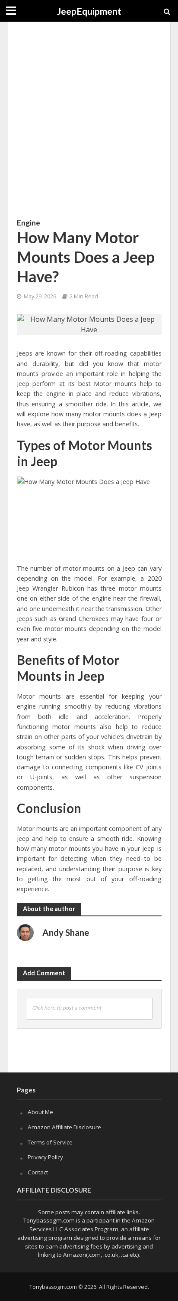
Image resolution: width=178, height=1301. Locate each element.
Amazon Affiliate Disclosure (64, 1127)
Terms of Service (50, 1142)
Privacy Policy (45, 1157)
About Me (40, 1112)
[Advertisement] (89, 119)
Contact (38, 1172)
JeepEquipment (89, 11)
